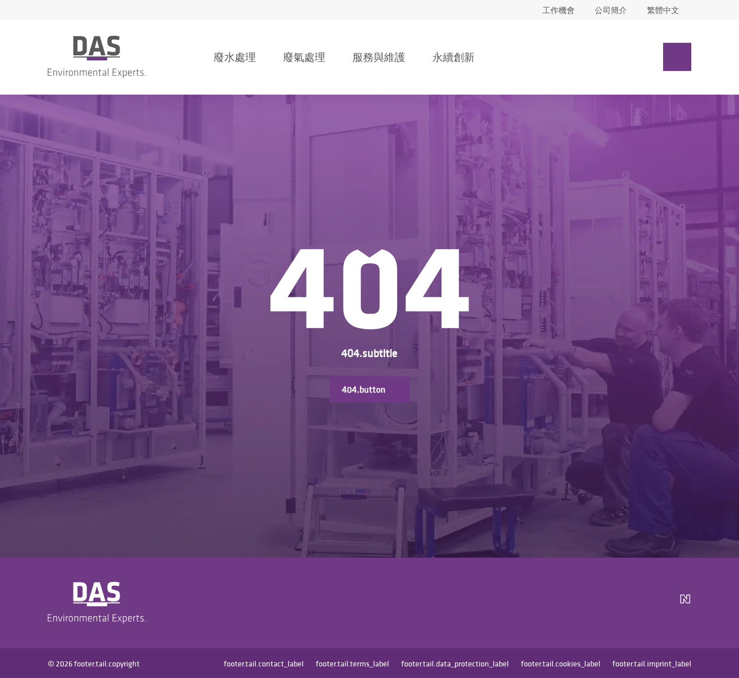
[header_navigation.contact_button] (677, 57)
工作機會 (558, 10)
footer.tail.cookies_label (560, 663)
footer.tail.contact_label (264, 663)
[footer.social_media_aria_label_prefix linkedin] (605, 603)
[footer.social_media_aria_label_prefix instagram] (581, 603)
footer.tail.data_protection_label (455, 663)
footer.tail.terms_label (352, 663)
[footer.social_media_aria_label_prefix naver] (685, 603)
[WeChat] (657, 603)
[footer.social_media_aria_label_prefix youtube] (629, 603)
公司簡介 (611, 10)
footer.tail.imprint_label (651, 663)
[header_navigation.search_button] (592, 57)
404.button (364, 389)
